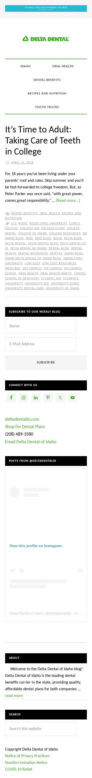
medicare (12, 268)
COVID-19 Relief (18, 769)
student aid (51, 278)
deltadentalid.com (22, 419)
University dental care (24, 288)
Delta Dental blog (43, 243)
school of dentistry (22, 278)
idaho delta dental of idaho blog (33, 258)
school (80, 273)
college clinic (53, 228)
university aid (37, 283)
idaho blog (73, 253)
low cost (32, 263)
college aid (29, 228)
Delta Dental (15, 243)
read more (14, 696)
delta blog (73, 238)
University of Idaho (62, 288)
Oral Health (50, 213)
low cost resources (59, 263)
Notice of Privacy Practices (27, 756)
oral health (28, 273)
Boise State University (48, 223)
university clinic (65, 283)
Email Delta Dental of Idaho (30, 442)
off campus (32, 268)
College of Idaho (32, 233)
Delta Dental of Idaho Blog (46, 38)
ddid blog (43, 238)
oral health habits (56, 273)
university (14, 283)
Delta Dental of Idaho (28, 248)
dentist (56, 253)
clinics (74, 223)
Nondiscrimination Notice (26, 763)
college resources (65, 233)
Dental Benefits (24, 213)
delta (57, 238)
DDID (29, 238)
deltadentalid (60, 613)
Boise (23, 223)
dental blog (59, 248)
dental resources (33, 253)
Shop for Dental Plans (25, 427)
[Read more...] (68, 201)
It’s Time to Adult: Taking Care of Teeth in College (42, 141)
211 (14, 223)
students (71, 278)
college (11, 228)
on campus (53, 268)
